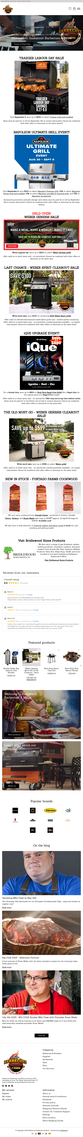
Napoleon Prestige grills (48, 191)
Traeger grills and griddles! (61, 117)
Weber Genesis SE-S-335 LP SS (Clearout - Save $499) (31, 671)
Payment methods (51, 1105)
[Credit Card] (35, 1134)
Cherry (8, 518)
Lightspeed (64, 1130)
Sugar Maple (29, 518)
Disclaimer (47, 1099)
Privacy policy (49, 1102)
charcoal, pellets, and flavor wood (48, 525)
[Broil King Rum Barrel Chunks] (72, 657)
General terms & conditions (54, 1096)
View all (41, 1035)
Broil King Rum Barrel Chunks (72, 669)
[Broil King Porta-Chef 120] (52, 657)
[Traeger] (68, 820)
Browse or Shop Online (22, 44)
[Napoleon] (33, 820)
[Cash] (32, 1134)
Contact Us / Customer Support (56, 1111)
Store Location (49, 1117)
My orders (6, 1096)
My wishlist (7, 1099)
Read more (6, 907)
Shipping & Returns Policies (55, 1108)
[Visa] (42, 1134)
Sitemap (46, 1114)
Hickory (15, 518)
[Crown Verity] (33, 810)
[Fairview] (50, 810)
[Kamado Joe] (15, 820)
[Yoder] (50, 830)
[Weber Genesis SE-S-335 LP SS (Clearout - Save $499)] (31, 657)
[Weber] (33, 830)
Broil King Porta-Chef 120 (51, 669)
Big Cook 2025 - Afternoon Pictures (20, 957)
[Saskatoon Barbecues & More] (8, 8)
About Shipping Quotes (53, 1121)
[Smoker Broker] (50, 820)
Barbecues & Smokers (52, 1053)
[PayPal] (49, 1134)
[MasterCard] (39, 1134)
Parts (45, 1062)
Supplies (46, 1056)
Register (5, 1093)
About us (46, 1093)
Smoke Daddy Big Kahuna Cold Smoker (11, 670)
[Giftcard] (46, 1134)
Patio (45, 1065)
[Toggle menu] (79, 9)
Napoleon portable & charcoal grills (53, 194)
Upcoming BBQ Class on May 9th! (19, 898)
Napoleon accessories (41, 196)
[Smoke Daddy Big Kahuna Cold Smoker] (11, 657)
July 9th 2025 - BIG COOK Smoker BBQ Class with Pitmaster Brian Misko (39, 1017)
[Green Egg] (68, 810)
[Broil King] (15, 810)
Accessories (48, 1059)
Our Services (48, 1068)
